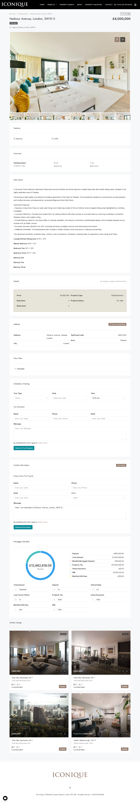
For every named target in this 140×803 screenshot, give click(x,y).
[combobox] (31, 398)
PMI (53, 605)
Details (62, 686)
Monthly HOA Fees (21, 605)
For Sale (14, 23)
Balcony (19, 139)
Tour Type (18, 393)
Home (14, 14)
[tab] (117, 39)
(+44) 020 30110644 (124, 4)
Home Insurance (97, 595)
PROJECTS (51, 4)
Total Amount (19, 585)
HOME (42, 4)
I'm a (73, 493)
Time (93, 393)
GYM (56, 139)
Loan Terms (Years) (22, 595)
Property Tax (57, 595)
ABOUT (79, 4)
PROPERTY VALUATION (93, 4)
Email (93, 414)
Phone (54, 414)
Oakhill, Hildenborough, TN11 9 (85, 740)
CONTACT (109, 4)
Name (16, 414)
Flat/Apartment (23, 14)
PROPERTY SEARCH (67, 4)
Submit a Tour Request (24, 448)
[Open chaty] (5, 798)
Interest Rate (96, 585)
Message (17, 424)
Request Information (23, 527)
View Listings (121, 465)
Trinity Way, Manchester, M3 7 (22, 678)
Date (54, 393)
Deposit (55, 585)
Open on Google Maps (118, 324)
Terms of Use (42, 443)
